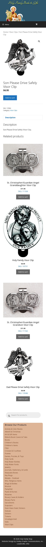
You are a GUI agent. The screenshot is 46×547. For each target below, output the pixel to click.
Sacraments (9, 502)
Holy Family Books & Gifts (23, 3)
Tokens (8, 516)
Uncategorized (11, 519)
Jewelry (8, 467)
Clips (7, 448)
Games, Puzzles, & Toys (14, 456)
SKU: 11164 (23, 187)
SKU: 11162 (23, 326)
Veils (7, 522)
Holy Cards (9, 459)
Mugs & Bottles (11, 483)
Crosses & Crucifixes (13, 451)
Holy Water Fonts (12, 464)
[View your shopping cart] (36, 24)
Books (7, 440)
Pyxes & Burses (11, 492)
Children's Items (11, 445)
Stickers (8, 513)
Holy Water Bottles (12, 462)
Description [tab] (10, 117)
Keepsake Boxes (11, 473)
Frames (8, 453)
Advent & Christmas (13, 431)
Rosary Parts (10, 500)
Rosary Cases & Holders (14, 497)
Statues (8, 511)
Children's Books (11, 442)
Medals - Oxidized (12, 478)
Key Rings (9, 475)
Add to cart (10, 97)
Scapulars (9, 505)
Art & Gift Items (11, 434)
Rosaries (8, 494)
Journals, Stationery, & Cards (16, 470)
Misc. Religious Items (13, 481)
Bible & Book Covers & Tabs (16, 437)
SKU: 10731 (23, 263)
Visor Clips (13, 32)
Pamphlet (9, 489)
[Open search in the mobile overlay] (44, 24)
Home (5, 32)
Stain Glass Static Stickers (15, 508)
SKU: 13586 (23, 390)
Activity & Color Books (13, 429)
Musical (8, 486)
